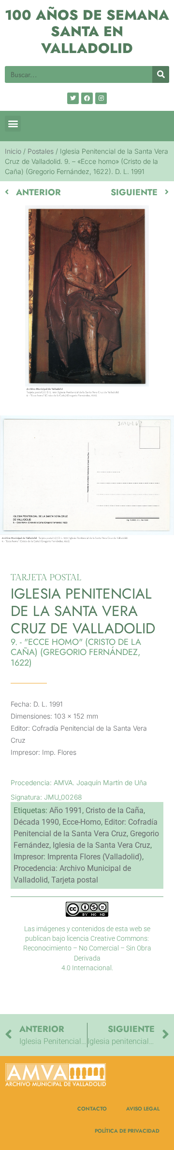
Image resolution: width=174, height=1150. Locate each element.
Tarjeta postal (74, 879)
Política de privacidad (127, 1131)
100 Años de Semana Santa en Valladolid (87, 31)
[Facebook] (87, 98)
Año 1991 (65, 810)
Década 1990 (36, 822)
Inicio (13, 151)
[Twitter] (73, 98)
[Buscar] (160, 74)
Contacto (92, 1108)
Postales (41, 151)
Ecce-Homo (81, 822)
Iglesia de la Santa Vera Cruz (101, 845)
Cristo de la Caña (115, 810)
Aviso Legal (143, 1108)
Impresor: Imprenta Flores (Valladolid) (78, 856)
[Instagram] (101, 98)
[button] (13, 124)
